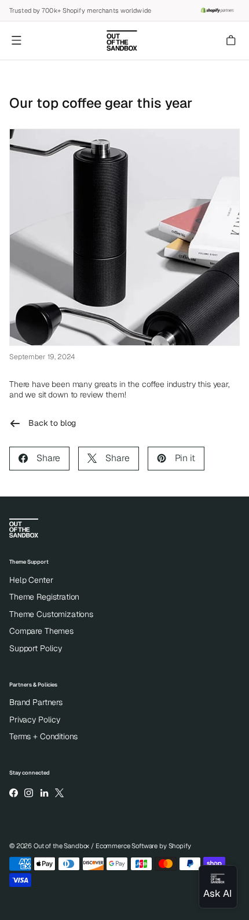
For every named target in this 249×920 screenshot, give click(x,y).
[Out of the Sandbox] (122, 40)
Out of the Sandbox (61, 846)
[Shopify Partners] (217, 10)
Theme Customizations (51, 614)
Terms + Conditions (43, 736)
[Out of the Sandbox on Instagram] (28, 792)
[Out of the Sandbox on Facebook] (13, 792)
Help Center (31, 580)
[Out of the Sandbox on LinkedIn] (44, 792)
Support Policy (35, 648)
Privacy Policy (34, 719)
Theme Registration (44, 597)
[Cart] (232, 40)
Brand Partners (36, 702)
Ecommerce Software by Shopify (143, 846)
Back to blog (52, 423)
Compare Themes (41, 631)
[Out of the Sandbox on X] (59, 792)
